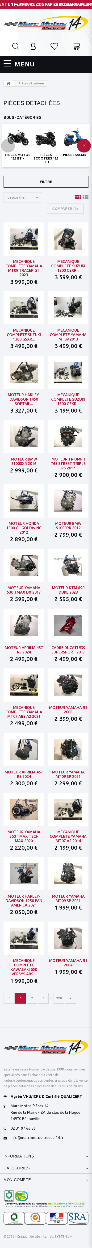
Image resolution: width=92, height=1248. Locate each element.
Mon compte (17, 1180)
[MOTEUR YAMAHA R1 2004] (68, 938)
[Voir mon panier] (76, 46)
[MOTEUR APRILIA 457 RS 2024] (24, 625)
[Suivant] (70, 998)
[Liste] (85, 197)
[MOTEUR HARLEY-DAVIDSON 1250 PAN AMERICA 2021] (24, 873)
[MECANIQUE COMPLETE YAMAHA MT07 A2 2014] (68, 809)
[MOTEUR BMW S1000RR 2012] (68, 501)
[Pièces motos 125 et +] (18, 138)
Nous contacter (68, 645)
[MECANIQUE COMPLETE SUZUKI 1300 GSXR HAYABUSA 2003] (68, 372)
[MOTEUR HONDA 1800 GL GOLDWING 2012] (24, 501)
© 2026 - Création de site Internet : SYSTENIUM (38, 1236)
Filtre (46, 182)
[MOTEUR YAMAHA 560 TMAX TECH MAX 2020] (24, 809)
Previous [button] (8, 145)
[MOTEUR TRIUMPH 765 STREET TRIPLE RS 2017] (68, 436)
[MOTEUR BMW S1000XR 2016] (24, 436)
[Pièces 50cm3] (74, 138)
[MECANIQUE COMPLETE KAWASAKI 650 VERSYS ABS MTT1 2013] (24, 938)
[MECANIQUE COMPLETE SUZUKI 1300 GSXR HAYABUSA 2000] (24, 307)
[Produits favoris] (54, 46)
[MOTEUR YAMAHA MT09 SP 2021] (68, 749)
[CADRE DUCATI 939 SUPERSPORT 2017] (68, 625)
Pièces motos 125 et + (17, 156)
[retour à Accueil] (8, 83)
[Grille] (78, 197)
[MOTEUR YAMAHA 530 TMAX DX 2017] (24, 565)
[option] (18, 142)
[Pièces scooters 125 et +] (46, 138)
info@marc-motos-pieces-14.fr (37, 1138)
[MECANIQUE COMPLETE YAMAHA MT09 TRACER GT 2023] (24, 239)
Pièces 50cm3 (74, 155)
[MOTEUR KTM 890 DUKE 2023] (68, 565)
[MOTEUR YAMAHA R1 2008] (68, 685)
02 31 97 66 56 (23, 1128)
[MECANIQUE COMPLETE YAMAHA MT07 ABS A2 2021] (24, 685)
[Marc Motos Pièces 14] (46, 23)
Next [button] (84, 145)
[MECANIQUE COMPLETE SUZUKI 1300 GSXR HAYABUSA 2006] (68, 239)
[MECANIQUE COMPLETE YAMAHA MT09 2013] (68, 307)
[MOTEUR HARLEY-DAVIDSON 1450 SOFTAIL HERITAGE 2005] (24, 372)
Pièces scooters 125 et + (46, 158)
